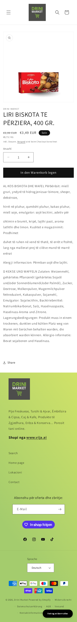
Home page (16, 463)
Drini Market (21, 599)
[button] (8, 12)
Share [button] (11, 362)
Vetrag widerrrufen (57, 613)
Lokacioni (15, 472)
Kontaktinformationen (32, 612)
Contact (14, 482)
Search (13, 453)
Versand (21, 141)
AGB (48, 606)
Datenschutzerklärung (29, 606)
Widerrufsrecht (63, 599)
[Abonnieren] (60, 509)
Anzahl (7, 149)
